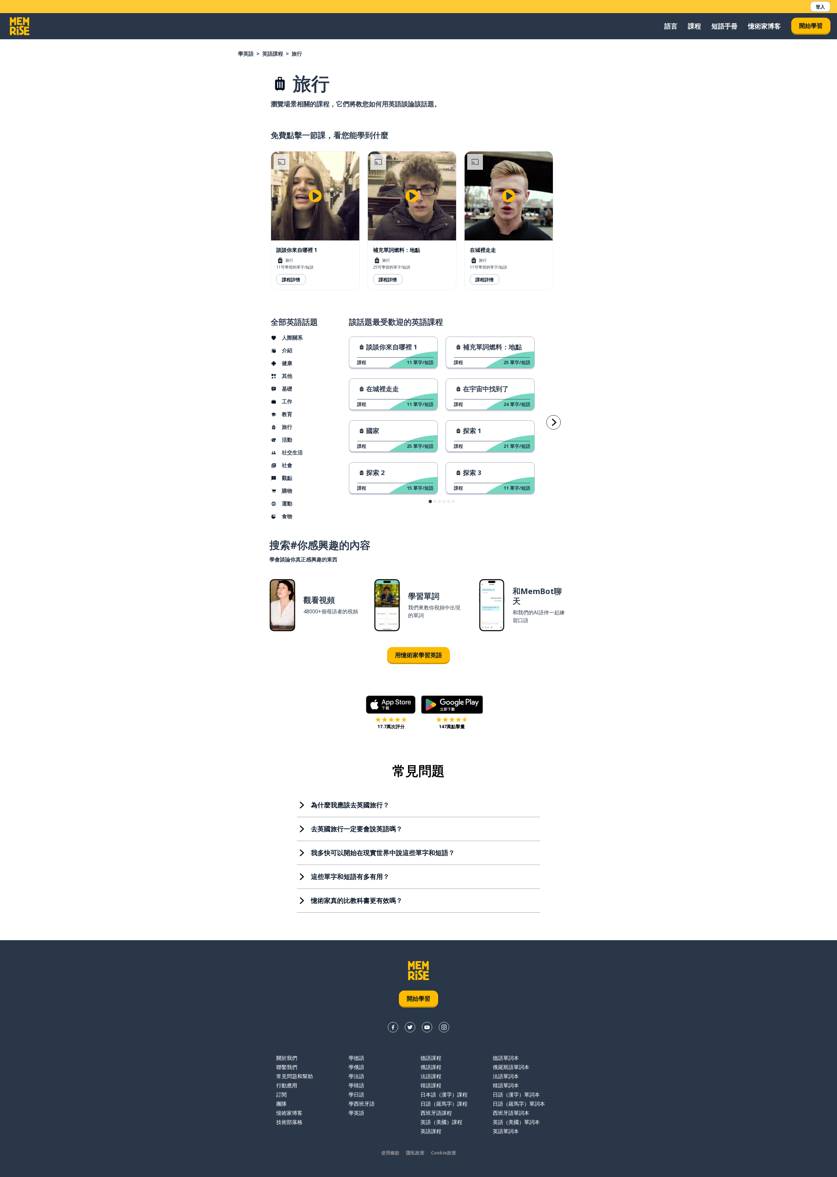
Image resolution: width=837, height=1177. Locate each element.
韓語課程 (430, 1085)
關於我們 (286, 1058)
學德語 (356, 1058)
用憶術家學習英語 (418, 655)
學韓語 (356, 1085)
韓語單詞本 (506, 1085)
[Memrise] (20, 26)
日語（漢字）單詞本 (516, 1094)
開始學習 (811, 25)
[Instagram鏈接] (444, 1027)
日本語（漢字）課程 (444, 1094)
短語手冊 (724, 26)
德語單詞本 (506, 1058)
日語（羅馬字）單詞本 (519, 1103)
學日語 (356, 1094)
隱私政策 (415, 1153)
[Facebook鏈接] (393, 1027)
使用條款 (390, 1153)
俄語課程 (430, 1067)
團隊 (281, 1103)
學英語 (246, 53)
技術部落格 (289, 1122)
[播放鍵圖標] (315, 195)
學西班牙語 (362, 1103)
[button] (430, 501)
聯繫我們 (286, 1067)
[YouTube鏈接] (427, 1027)
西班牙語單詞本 (511, 1112)
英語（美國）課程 (441, 1122)
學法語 (356, 1076)
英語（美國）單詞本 (516, 1122)
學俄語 (356, 1067)
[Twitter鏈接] (410, 1027)
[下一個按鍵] (553, 422)
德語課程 (430, 1058)
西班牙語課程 (436, 1112)
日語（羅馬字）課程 (444, 1103)
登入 (820, 7)
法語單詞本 (506, 1076)
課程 (694, 26)
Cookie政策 (443, 1153)
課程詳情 (291, 279)
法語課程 (430, 1076)
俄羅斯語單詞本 (511, 1067)
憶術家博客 (764, 26)
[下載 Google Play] (452, 704)
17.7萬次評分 (391, 726)
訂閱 (281, 1094)
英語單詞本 (506, 1131)
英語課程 (272, 53)
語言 (670, 26)
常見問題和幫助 (294, 1076)
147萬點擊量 (452, 726)
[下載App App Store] (391, 704)
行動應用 (286, 1085)
